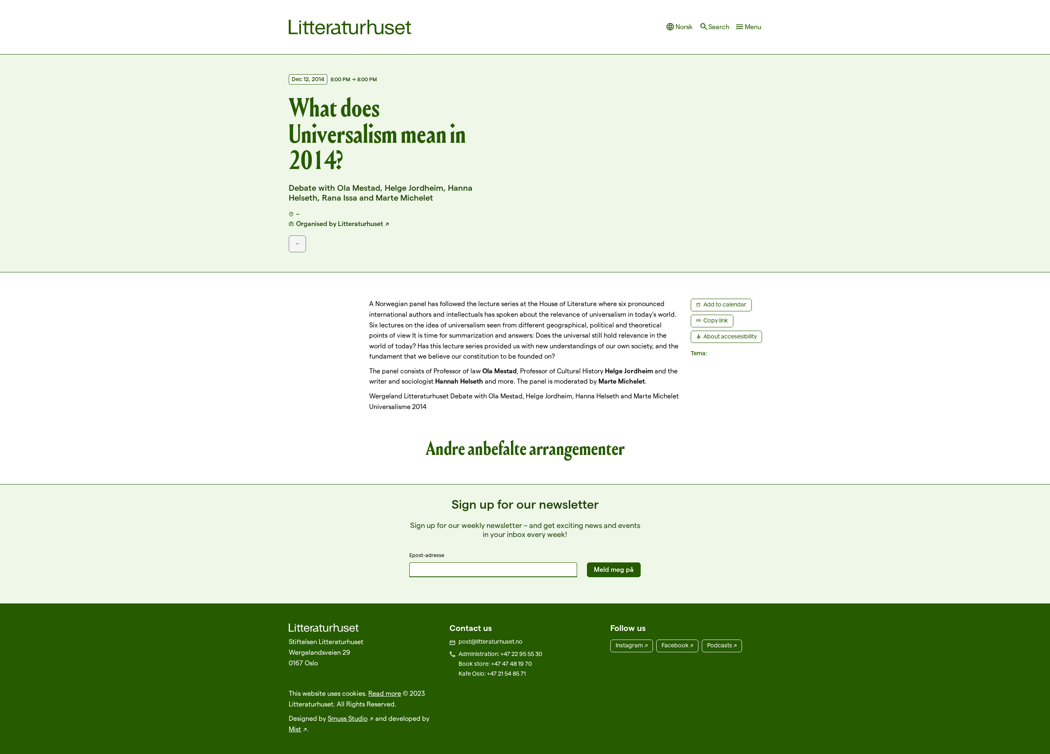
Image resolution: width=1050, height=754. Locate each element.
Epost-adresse (426, 555)
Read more (384, 693)
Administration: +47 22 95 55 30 (500, 654)
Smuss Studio (348, 718)
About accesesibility (730, 336)
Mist (295, 729)
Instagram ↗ (632, 645)
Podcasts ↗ (722, 645)
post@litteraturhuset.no (491, 641)
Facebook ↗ (677, 645)
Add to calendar (724, 304)
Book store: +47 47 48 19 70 (495, 663)
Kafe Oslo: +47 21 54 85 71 (492, 673)
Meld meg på (614, 569)
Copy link (715, 320)
